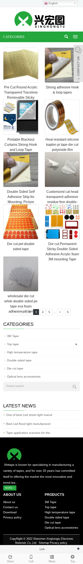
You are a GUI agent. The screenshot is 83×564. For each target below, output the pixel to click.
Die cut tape (15, 368)
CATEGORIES (13, 37)
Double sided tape (19, 360)
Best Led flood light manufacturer (28, 424)
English (53, 3)
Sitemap (44, 542)
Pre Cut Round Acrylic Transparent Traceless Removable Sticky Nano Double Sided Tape (21, 97)
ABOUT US (12, 494)
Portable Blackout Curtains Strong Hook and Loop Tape (20, 144)
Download (10, 512)
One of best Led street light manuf (29, 415)
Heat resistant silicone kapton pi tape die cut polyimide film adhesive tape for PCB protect (62, 150)
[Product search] (74, 386)
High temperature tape (22, 352)
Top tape (13, 344)
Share (10, 561)
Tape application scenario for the (28, 432)
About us (9, 502)
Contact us (10, 507)
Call (31, 561)
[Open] (78, 64)
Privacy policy (12, 517)
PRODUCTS (54, 494)
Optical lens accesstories (23, 376)
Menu (52, 561)
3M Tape (13, 336)
